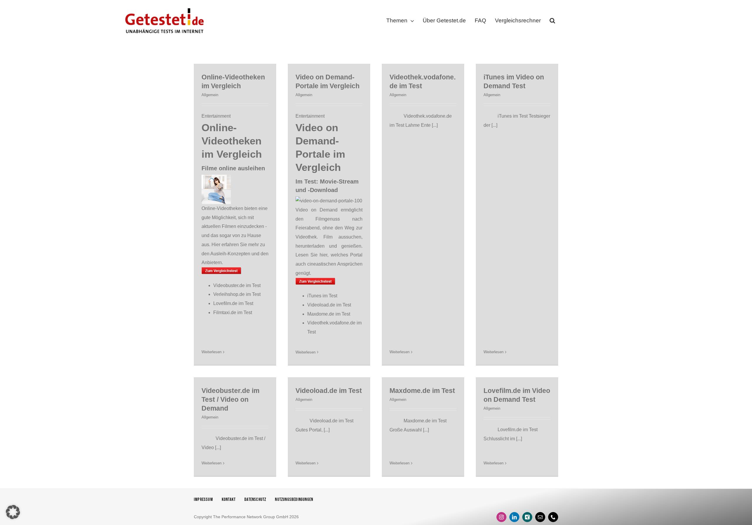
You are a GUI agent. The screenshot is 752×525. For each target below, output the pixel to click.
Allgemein (210, 95)
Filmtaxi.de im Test (232, 312)
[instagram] (501, 517)
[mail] (540, 517)
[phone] (553, 517)
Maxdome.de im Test (328, 313)
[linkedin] (514, 517)
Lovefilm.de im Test (233, 303)
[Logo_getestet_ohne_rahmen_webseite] (163, 6)
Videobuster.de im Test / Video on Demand (230, 399)
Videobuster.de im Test (237, 285)
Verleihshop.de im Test (237, 294)
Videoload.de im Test (329, 304)
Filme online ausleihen (233, 168)
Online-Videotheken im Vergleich (232, 141)
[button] (552, 21)
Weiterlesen (211, 352)
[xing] (527, 517)
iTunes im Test (322, 295)
